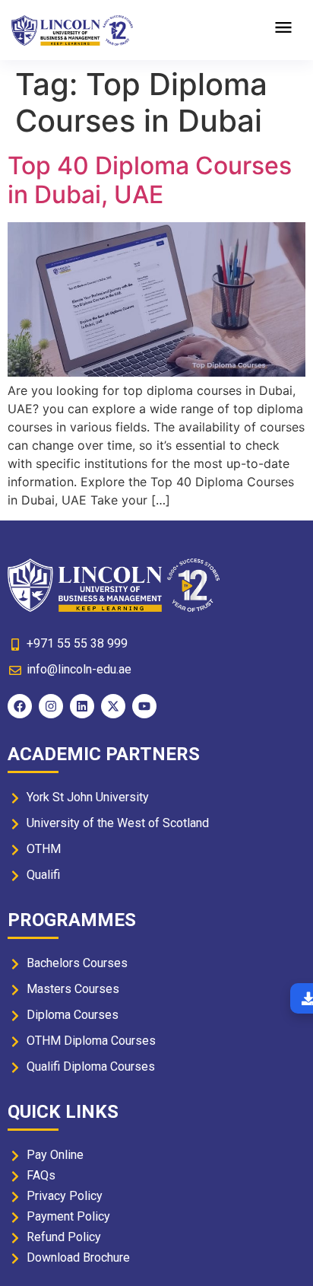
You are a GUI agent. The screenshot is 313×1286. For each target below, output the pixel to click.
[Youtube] (144, 706)
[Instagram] (51, 706)
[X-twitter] (113, 706)
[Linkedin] (82, 706)
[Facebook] (20, 706)
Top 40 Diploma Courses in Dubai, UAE (150, 180)
